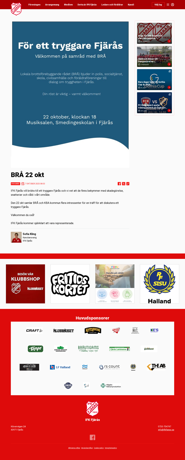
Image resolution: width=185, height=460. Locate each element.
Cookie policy (99, 448)
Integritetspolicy (111, 448)
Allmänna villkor (74, 448)
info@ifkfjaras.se (166, 429)
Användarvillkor (87, 448)
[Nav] (168, 4)
